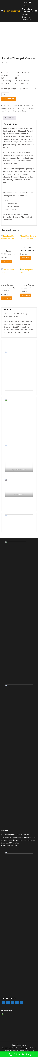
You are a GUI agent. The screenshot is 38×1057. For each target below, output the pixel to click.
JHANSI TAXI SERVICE (27, 5)
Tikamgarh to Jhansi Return (16, 111)
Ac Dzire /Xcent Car (17, 105)
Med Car (29, 105)
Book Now (9, 99)
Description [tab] (9, 118)
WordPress (23, 1051)
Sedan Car (5, 108)
